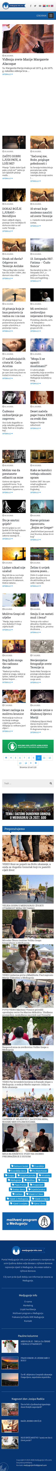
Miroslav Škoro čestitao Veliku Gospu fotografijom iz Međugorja (21, 941)
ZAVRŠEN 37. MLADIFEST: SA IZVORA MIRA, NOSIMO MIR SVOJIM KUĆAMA (25, 1120)
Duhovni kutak (21, 1166)
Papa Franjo (20, 1184)
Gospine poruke (27, 1175)
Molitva (31, 1180)
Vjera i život (39, 1203)
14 (26, 763)
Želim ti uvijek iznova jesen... (40, 569)
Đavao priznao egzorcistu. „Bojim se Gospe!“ (42, 523)
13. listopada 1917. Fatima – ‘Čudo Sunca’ (41, 262)
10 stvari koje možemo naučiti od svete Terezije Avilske (41, 214)
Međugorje (16, 1180)
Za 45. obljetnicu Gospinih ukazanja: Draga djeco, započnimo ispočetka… (36, 1375)
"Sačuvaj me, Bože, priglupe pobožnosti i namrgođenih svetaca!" (39, 163)
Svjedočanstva (38, 1189)
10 (38, 757)
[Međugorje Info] (14, 5)
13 (20, 763)
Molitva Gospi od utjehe (13, 615)
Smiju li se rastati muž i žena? (42, 615)
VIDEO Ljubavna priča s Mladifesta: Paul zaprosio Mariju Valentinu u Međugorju (27, 976)
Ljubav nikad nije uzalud (13, 569)
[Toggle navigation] (51, 15)
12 (50, 757)
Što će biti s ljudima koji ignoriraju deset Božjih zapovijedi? (35, 1405)
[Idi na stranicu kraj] (36, 763)
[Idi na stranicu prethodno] (11, 758)
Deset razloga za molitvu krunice (13, 711)
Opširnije (6, 74)
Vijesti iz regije (42, 1198)
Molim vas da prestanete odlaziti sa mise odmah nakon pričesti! (12, 477)
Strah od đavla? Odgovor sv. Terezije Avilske (12, 262)
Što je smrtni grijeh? (10, 522)
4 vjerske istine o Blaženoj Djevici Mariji (41, 713)
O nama (28, 1301)
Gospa (11, 1175)
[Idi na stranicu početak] (6, 758)
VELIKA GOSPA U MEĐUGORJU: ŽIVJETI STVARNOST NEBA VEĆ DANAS (23, 907)
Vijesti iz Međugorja (18, 1198)
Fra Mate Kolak (39, 1170)
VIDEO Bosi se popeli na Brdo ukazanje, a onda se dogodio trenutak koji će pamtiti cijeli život (26, 867)
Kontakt (28, 1320)
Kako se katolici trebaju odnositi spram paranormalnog (41, 475)
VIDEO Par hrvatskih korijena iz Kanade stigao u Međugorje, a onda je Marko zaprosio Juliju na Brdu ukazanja (27, 1084)
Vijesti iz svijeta (20, 1203)
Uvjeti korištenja (28, 1309)
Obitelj (44, 1180)
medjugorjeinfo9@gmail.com (35, 1465)
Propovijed (38, 1184)
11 (44, 757)
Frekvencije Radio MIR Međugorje (28, 1317)
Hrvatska (46, 1175)
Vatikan (19, 1194)
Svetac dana (19, 1189)
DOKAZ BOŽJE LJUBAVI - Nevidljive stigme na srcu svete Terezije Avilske (12, 218)
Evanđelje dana (18, 1170)
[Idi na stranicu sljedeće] (31, 763)
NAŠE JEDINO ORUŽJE (31, 1421)
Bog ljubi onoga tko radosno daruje (12, 663)
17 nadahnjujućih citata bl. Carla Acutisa (13, 362)
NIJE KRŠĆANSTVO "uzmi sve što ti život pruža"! (36, 1439)
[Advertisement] (28, 106)
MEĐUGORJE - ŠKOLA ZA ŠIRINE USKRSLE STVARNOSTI (35, 1342)
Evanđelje (39, 1166)
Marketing (28, 1305)
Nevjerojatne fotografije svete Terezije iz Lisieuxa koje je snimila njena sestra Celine (41, 669)
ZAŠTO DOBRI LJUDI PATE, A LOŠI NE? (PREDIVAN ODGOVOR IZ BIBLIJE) (11, 165)
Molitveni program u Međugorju (28, 1313)
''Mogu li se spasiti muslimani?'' (38, 362)
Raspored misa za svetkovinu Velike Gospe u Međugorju (25, 1048)
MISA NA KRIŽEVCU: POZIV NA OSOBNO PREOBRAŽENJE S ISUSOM (23, 1155)
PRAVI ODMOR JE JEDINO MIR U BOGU (35, 1359)
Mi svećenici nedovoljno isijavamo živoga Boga (41, 314)
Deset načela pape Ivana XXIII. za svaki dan (41, 414)
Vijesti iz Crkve (36, 1194)
